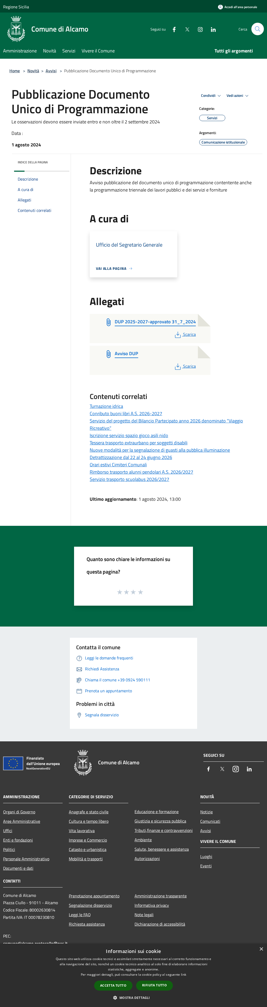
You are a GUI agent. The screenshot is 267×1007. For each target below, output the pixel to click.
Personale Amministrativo (26, 859)
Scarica (189, 334)
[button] (133, 997)
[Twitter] (185, 28)
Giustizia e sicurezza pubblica (160, 821)
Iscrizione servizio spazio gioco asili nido (129, 435)
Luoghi (206, 856)
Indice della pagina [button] (33, 162)
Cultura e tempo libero (88, 821)
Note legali (144, 914)
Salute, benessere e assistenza (162, 849)
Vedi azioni (235, 95)
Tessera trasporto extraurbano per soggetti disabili (138, 442)
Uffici (7, 830)
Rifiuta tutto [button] (154, 985)
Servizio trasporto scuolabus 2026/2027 (129, 479)
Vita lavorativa (82, 830)
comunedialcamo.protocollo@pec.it (35, 943)
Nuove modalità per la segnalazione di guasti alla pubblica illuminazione (160, 450)
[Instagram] (198, 28)
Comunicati (210, 821)
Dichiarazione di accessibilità (160, 924)
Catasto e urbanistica (87, 849)
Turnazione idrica (106, 406)
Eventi (206, 866)
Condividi (208, 95)
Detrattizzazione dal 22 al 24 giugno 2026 (131, 457)
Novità (33, 71)
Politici (9, 849)
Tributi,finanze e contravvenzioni (164, 830)
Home (14, 71)
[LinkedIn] (211, 28)
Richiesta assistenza (87, 924)
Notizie (206, 812)
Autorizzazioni (147, 858)
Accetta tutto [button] (113, 985)
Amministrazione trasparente (161, 896)
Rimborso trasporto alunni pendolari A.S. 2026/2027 (141, 471)
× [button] (261, 949)
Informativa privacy (152, 905)
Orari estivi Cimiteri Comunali (118, 464)
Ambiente (143, 840)
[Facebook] (172, 28)
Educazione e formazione (157, 811)
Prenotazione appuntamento (94, 896)
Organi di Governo (19, 812)
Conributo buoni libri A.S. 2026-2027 (126, 413)
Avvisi (51, 71)
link (183, 974)
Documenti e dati (18, 868)
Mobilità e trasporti (86, 859)
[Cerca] (257, 29)
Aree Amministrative (21, 821)
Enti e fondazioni (18, 840)
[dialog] (133, 975)
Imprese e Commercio (88, 840)
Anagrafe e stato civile (88, 812)
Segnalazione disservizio (90, 905)
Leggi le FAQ (80, 914)
